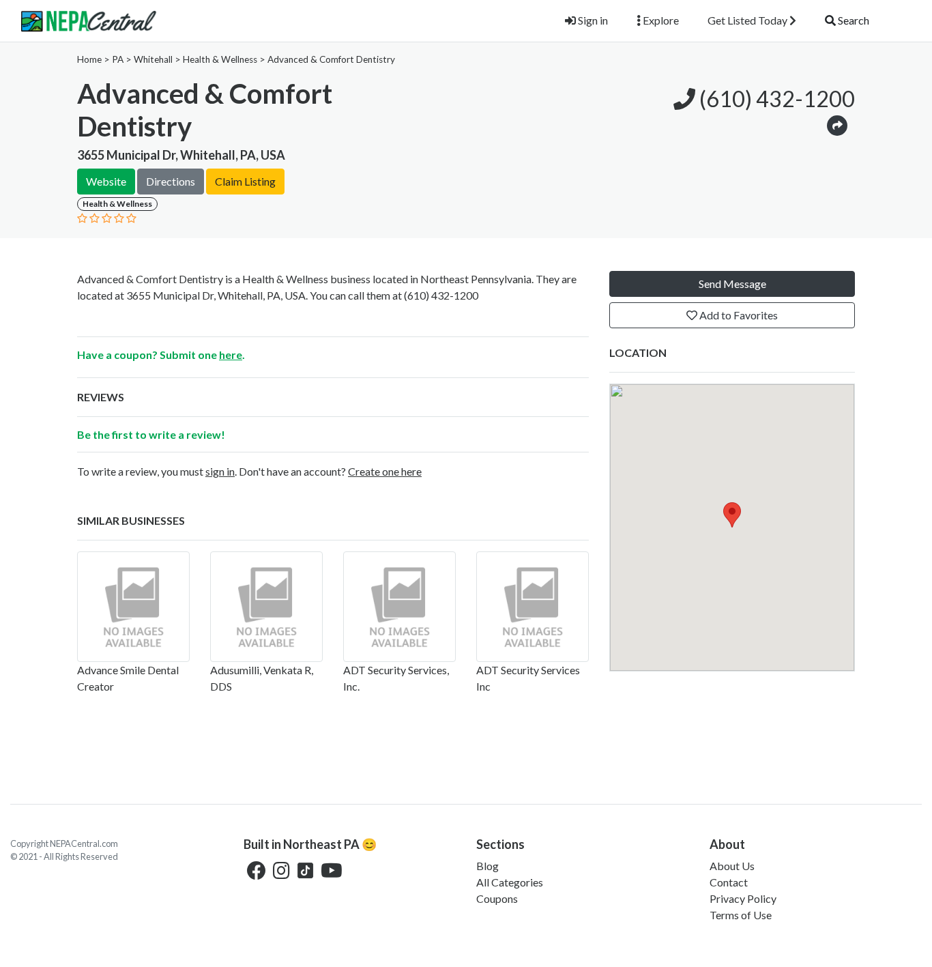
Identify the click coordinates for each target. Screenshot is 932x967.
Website (106, 181)
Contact (729, 882)
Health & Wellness (220, 59)
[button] (837, 124)
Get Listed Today (748, 20)
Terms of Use (741, 914)
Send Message (732, 283)
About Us (732, 865)
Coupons (497, 898)
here (230, 354)
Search (852, 20)
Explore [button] (660, 20)
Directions (170, 181)
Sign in (592, 20)
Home (89, 59)
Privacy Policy (743, 898)
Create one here (385, 471)
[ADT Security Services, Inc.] (399, 606)
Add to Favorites (737, 314)
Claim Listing (245, 181)
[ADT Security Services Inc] (532, 606)
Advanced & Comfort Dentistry (331, 59)
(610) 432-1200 (775, 98)
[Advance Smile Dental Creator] (133, 606)
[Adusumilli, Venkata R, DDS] (266, 606)
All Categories (509, 882)
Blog (487, 865)
